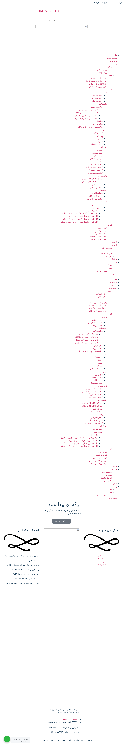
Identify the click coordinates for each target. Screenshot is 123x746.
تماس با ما (113, 274)
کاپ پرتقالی (98, 208)
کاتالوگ (114, 259)
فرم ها (114, 245)
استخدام (109, 251)
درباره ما (113, 61)
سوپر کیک (103, 147)
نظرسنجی (108, 256)
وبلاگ (115, 262)
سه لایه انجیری (97, 185)
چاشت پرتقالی (97, 101)
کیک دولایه (103, 104)
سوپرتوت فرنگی (96, 159)
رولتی (110, 67)
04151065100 (49, 11)
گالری (114, 242)
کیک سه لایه (102, 176)
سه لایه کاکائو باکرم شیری (92, 179)
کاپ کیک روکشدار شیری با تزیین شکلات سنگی (79, 222)
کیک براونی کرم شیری (94, 199)
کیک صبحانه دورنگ (95, 170)
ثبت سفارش (107, 248)
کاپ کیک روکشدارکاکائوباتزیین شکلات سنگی (80, 219)
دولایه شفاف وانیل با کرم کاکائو (90, 127)
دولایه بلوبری (97, 124)
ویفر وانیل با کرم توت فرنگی (96, 81)
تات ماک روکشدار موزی (88, 110)
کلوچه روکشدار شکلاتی (98, 236)
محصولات (113, 64)
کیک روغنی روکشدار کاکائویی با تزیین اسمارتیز (79, 213)
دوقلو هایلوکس (97, 193)
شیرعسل (99, 141)
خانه (115, 55)
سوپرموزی (98, 150)
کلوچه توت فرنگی (100, 233)
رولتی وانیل (102, 72)
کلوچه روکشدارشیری (98, 239)
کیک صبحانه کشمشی (94, 164)
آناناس (100, 139)
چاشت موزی (97, 95)
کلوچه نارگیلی (101, 231)
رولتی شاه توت (101, 70)
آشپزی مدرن (102, 271)
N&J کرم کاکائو (96, 187)
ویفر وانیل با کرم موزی (98, 78)
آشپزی (109, 268)
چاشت (104, 93)
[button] (61, 276)
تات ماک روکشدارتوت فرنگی (86, 116)
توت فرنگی (98, 133)
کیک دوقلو (103, 190)
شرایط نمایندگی (106, 254)
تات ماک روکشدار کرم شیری (86, 118)
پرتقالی (100, 136)
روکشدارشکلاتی (96, 144)
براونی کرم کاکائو (96, 196)
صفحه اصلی (112, 58)
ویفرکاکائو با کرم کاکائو (98, 84)
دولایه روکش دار (96, 107)
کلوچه (109, 225)
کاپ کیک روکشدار (95, 210)
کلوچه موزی (102, 228)
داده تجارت (35, 740)
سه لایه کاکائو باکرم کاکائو (92, 182)
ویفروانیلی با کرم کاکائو (98, 87)
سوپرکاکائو (98, 156)
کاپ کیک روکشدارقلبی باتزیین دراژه (83, 216)
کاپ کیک (103, 202)
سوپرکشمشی (97, 153)
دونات (105, 130)
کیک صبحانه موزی (95, 173)
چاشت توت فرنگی (95, 98)
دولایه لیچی (98, 121)
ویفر (110, 75)
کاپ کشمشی (97, 205)
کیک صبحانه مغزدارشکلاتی (92, 167)
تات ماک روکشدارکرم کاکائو (86, 113)
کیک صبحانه (102, 162)
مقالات (109, 265)
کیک (110, 90)
